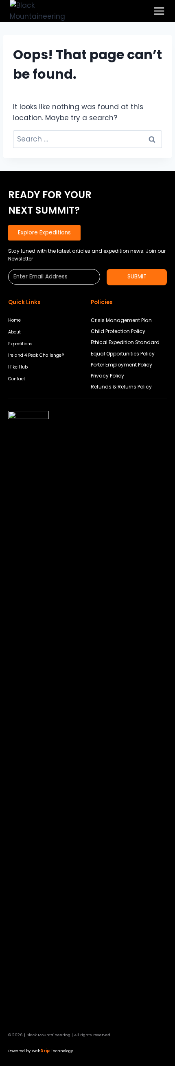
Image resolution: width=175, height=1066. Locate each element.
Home (14, 320)
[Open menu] (159, 11)
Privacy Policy (107, 375)
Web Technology (52, 1050)
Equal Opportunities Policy (123, 353)
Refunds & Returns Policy (121, 386)
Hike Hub (18, 367)
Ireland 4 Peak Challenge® (36, 355)
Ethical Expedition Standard (125, 342)
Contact (16, 379)
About (14, 332)
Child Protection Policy (118, 331)
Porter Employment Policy (121, 364)
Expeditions (20, 344)
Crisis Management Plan (121, 320)
